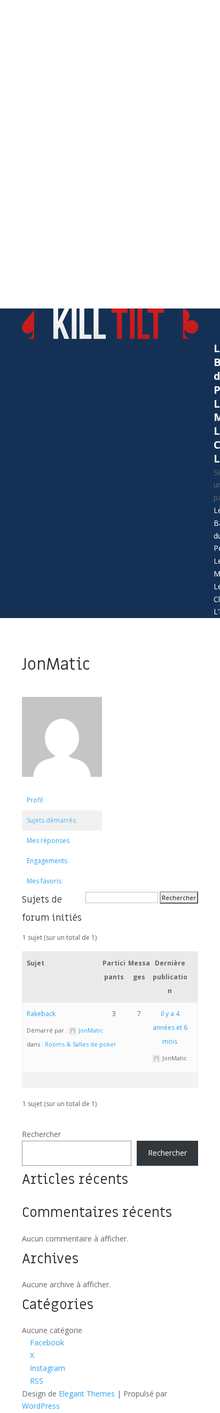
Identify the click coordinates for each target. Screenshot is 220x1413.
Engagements (47, 860)
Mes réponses (48, 840)
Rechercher (41, 1134)
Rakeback (41, 1013)
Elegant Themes (87, 1393)
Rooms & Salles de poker (80, 1044)
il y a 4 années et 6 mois (170, 1027)
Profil (35, 800)
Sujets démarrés (51, 820)
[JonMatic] (62, 785)
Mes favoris (44, 881)
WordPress (41, 1406)
